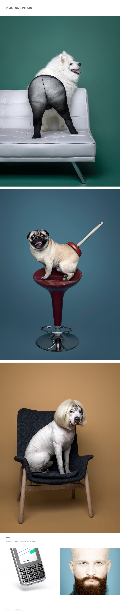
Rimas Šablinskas (19, 8)
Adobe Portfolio (19, 610)
